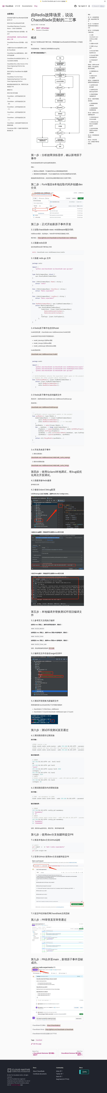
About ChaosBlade (38, 1071)
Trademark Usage (15, 1085)
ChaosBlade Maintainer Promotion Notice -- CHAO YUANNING (16, 27)
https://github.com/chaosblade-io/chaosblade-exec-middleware (57, 238)
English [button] (83, 6)
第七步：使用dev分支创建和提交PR (93, 113)
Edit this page (37, 1044)
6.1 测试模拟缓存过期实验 (93, 104)
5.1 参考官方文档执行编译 (93, 86)
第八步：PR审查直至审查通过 (93, 136)
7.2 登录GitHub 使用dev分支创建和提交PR (93, 124)
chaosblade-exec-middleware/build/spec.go (44, 407)
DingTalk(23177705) (62, 1079)
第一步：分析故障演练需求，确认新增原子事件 (93, 19)
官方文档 (51, 648)
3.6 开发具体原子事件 (93, 61)
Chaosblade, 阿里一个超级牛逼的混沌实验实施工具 (17, 129)
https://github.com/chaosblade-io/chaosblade (59, 1029)
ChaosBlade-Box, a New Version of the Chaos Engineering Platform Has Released (17, 66)
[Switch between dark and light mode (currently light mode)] (89, 6)
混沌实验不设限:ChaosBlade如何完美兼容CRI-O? (17, 19)
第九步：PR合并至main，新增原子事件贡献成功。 (93, 141)
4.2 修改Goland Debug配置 (93, 76)
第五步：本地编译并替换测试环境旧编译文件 (93, 81)
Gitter (58, 1071)
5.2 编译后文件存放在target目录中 (93, 90)
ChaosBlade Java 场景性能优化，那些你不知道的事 (17, 54)
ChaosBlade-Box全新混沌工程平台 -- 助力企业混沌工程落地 (17, 59)
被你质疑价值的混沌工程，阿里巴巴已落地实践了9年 (17, 85)
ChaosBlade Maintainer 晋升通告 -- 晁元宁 (17, 33)
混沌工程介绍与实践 (12, 93)
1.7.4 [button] (16, 6)
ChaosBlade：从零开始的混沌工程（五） (16, 97)
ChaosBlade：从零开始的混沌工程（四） (16, 102)
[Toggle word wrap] (78, 359)
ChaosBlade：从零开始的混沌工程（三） (16, 108)
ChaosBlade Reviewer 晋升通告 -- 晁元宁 (17, 43)
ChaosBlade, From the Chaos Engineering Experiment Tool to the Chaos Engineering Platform (16, 79)
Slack (58, 1076)
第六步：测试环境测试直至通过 (93, 100)
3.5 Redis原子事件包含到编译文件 (93, 56)
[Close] (105, 1)
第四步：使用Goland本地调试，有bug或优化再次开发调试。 (93, 66)
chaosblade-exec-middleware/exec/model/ (44, 354)
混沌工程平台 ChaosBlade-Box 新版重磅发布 (17, 72)
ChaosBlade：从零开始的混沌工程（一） (16, 119)
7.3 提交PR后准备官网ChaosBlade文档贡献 (93, 130)
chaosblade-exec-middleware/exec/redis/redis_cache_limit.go (50, 465)
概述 (89, 14)
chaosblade (39, 1040)
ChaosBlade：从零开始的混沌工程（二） (16, 113)
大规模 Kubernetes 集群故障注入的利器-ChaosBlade (17, 49)
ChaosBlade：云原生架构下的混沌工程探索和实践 (17, 124)
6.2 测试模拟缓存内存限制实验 (93, 109)
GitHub (63, 1)
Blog (35, 6)
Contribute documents (40, 1074)
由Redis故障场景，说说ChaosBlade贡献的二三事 (17, 38)
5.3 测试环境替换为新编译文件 (93, 95)
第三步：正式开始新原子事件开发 (93, 31)
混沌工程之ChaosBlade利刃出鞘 (15, 23)
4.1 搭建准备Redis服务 (93, 72)
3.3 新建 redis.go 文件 (93, 47)
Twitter (58, 1074)
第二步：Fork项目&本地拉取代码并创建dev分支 (93, 25)
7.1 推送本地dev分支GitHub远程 (93, 118)
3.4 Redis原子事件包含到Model (93, 51)
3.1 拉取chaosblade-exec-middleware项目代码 (93, 38)
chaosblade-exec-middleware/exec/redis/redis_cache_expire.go (50, 457)
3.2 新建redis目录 (93, 43)
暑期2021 (10, 90)
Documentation (27, 6)
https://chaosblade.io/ (53, 1025)
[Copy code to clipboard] (82, 252)
